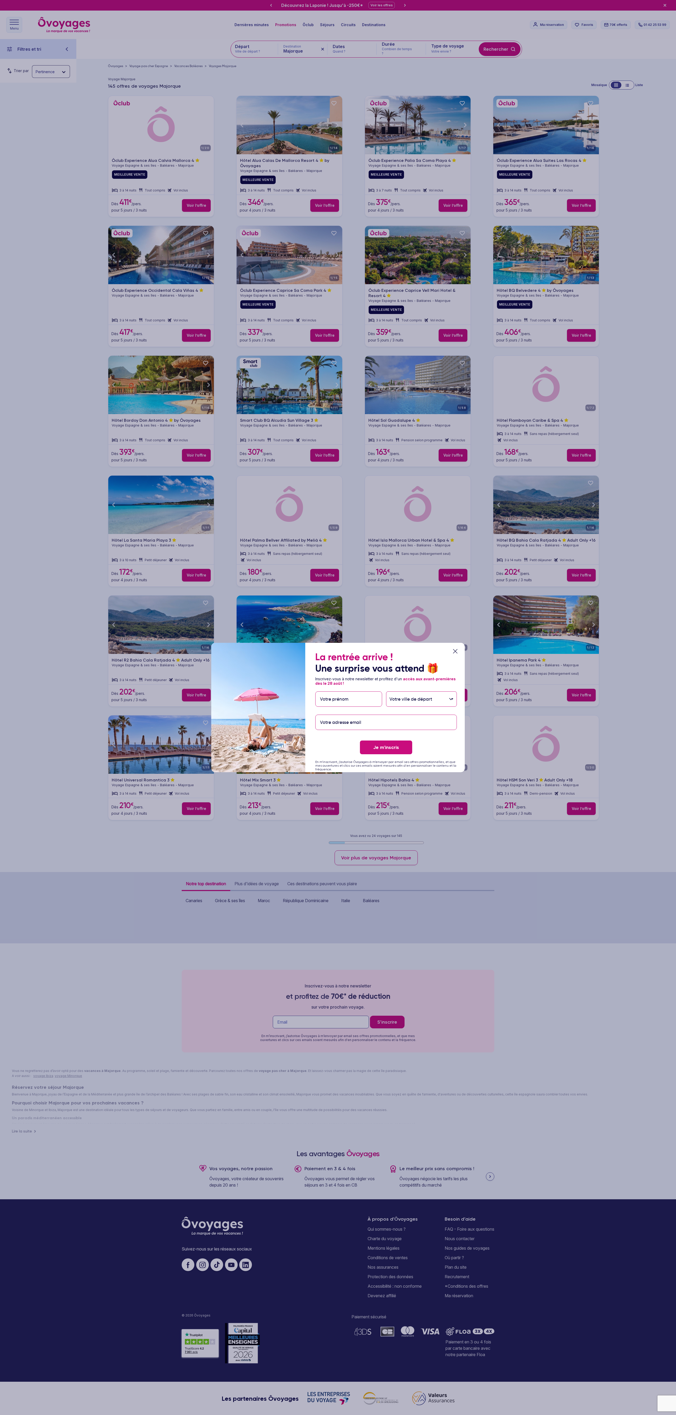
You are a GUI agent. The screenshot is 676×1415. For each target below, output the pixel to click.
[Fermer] (455, 651)
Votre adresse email (340, 712)
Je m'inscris (386, 747)
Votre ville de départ (411, 688)
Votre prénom (334, 688)
